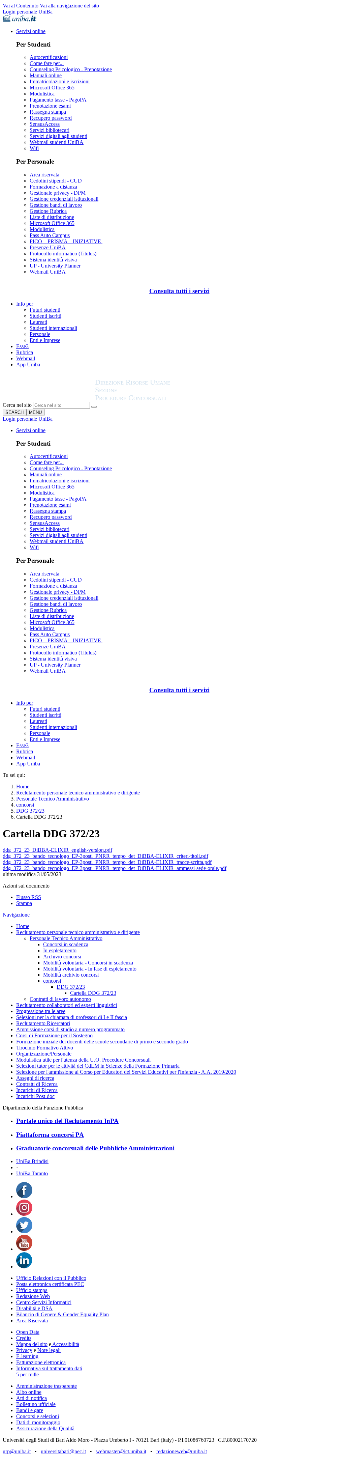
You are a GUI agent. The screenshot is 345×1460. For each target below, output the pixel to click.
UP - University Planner (55, 266)
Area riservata (44, 174)
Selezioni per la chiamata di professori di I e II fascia (71, 1017)
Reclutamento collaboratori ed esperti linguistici (66, 1005)
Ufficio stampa (32, 1290)
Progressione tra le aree (40, 1011)
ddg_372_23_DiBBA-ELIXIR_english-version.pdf (57, 850)
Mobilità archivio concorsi (71, 975)
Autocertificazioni (49, 57)
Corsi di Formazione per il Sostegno (54, 1035)
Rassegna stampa (48, 112)
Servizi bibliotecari (49, 130)
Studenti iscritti (45, 316)
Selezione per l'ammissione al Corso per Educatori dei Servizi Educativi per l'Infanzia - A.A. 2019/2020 (126, 1072)
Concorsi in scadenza (65, 944)
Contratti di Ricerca (37, 1084)
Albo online (28, 1392)
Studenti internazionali (53, 328)
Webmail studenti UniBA (57, 142)
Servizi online (30, 31)
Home (22, 786)
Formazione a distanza (53, 187)
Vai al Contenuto (20, 5)
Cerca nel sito (17, 405)
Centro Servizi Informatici (43, 1302)
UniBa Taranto (32, 1173)
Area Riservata (32, 1320)
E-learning (27, 1356)
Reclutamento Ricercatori (43, 1023)
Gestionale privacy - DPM (58, 193)
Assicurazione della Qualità (45, 1428)
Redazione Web (33, 1296)
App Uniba (28, 364)
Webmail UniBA (48, 272)
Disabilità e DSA (34, 1308)
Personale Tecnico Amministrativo (52, 799)
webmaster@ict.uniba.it (121, 1451)
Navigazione (16, 915)
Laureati (38, 322)
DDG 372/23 (30, 811)
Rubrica (24, 352)
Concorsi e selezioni (37, 1416)
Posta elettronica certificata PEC (50, 1284)
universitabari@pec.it (63, 1451)
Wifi (34, 148)
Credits (23, 1338)
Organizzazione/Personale (43, 1054)
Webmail (25, 358)
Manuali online (46, 75)
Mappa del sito (32, 1344)
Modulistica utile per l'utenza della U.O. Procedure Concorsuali (83, 1060)
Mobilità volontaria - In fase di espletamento (89, 969)
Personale (40, 334)
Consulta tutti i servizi (179, 290)
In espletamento (59, 950)
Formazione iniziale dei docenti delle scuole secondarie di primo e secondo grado (102, 1041)
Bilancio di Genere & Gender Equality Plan (62, 1314)
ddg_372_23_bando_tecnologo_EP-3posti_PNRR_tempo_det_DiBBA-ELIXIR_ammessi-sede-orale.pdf (114, 868)
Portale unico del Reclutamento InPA (67, 1120)
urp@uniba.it (17, 1451)
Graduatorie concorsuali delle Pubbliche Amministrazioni (95, 1148)
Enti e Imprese (45, 340)
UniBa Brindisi (32, 1161)
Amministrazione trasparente (46, 1386)
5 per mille (27, 1374)
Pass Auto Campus (50, 235)
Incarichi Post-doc (35, 1096)
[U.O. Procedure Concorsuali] (49, 398)
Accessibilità (65, 1344)
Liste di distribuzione (52, 217)
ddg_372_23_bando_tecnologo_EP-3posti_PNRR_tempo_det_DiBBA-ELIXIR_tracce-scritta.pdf (107, 862)
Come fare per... (47, 63)
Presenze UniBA (48, 247)
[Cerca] (94, 407)
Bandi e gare (29, 1410)
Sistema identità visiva (53, 259)
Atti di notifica (31, 1398)
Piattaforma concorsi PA (50, 1134)
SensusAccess (45, 124)
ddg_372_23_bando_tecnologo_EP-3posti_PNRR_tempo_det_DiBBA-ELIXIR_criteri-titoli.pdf (105, 856)
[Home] (149, 398)
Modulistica (42, 93)
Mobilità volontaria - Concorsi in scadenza (88, 962)
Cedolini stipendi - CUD (56, 181)
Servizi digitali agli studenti (58, 136)
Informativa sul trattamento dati (49, 1368)
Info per (24, 304)
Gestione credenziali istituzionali (64, 199)
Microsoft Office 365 (52, 87)
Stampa (24, 903)
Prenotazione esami (50, 106)
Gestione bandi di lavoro (56, 205)
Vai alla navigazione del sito (69, 5)
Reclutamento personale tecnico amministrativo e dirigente (78, 792)
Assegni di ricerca (35, 1078)
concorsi (25, 805)
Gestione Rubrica (48, 211)
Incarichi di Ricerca (37, 1090)
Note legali (49, 1350)
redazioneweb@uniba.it (181, 1451)
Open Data (27, 1332)
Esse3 (22, 346)
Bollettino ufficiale (36, 1404)
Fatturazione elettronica (41, 1362)
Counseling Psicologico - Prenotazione (71, 69)
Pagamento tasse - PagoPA (58, 100)
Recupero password (51, 118)
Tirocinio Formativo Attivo (44, 1047)
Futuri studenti (45, 310)
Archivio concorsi (62, 956)
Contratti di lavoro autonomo (60, 999)
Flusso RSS (28, 897)
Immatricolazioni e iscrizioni (60, 81)
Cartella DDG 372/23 (93, 993)
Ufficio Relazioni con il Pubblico (51, 1278)
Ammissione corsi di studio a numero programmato (70, 1029)
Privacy (24, 1350)
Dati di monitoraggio (38, 1422)
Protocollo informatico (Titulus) (63, 253)
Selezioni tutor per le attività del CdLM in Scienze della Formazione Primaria (98, 1066)
